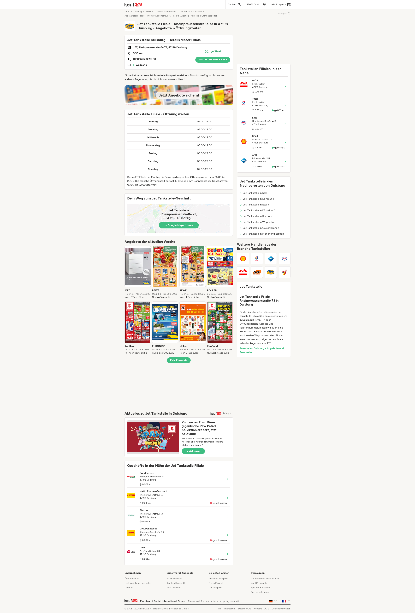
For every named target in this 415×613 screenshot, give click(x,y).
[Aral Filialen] (271, 258)
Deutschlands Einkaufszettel (265, 578)
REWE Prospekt (174, 587)
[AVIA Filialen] (243, 272)
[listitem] (137, 272)
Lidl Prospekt (215, 587)
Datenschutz (244, 608)
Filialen (149, 12)
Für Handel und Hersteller (137, 583)
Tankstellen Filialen (166, 12)
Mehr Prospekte (179, 360)
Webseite (141, 64)
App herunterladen (260, 587)
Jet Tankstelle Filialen (191, 12)
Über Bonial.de (131, 578)
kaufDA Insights (259, 583)
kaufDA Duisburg (133, 12)
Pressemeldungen (260, 592)
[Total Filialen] (257, 258)
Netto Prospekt (216, 583)
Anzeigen (282, 14)
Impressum (230, 608)
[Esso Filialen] (285, 258)
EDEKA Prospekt (175, 578)
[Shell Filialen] (243, 258)
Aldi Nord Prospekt (218, 578)
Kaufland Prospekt (176, 583)
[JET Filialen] (271, 272)
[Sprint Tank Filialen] (285, 272)
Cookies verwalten (281, 608)
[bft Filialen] (257, 272)
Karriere (128, 587)
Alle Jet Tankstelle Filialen (213, 59)
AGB (266, 608)
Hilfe (219, 608)
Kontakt (258, 608)
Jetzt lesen (193, 451)
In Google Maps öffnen (179, 225)
